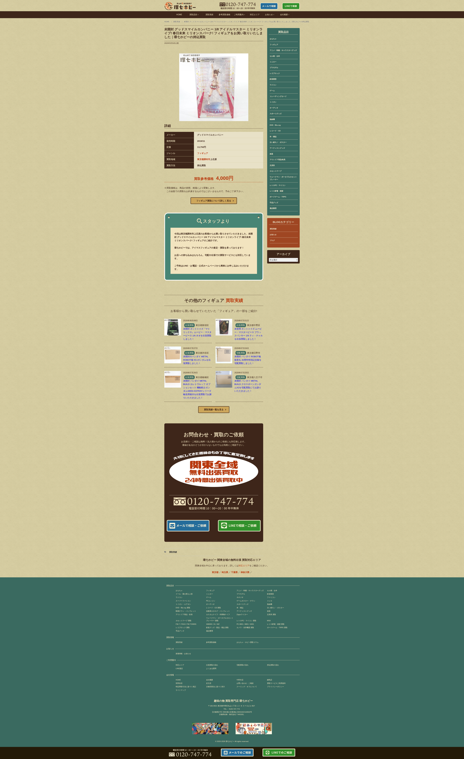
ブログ (272, 240)
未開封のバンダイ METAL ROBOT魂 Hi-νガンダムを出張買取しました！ (197, 360)
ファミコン (271, 597)
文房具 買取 (271, 614)
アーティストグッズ (277, 148)
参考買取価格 (224, 15)
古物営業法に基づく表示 (215, 687)
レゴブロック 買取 (183, 627)
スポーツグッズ (276, 114)
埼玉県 (225, 572)
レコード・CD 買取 (213, 608)
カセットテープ (276, 171)
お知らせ (273, 235)
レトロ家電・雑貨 (276, 191)
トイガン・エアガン (183, 604)
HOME (179, 15)
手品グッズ (274, 203)
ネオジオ (240, 597)
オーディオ (274, 108)
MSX (269, 621)
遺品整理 (273, 208)
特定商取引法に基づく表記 (186, 687)
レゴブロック (275, 73)
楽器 (271, 154)
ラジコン (273, 85)
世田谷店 (179, 683)
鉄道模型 (273, 79)
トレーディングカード (278, 96)
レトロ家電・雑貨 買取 (275, 624)
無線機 (272, 119)
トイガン (273, 102)
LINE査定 (179, 668)
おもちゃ (273, 39)
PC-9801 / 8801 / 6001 (245, 624)
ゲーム (272, 90)
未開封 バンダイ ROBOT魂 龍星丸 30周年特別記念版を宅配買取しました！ (247, 360)
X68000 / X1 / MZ (213, 624)
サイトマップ (181, 690)
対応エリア (255, 15)
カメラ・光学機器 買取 (245, 627)
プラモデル (274, 68)
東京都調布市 (203, 159)
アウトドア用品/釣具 (277, 160)
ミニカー (273, 62)
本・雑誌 (273, 137)
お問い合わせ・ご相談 (245, 683)
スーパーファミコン (183, 601)
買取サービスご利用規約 (276, 683)
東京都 (215, 572)
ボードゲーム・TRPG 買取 (277, 627)
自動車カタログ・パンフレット (218, 611)
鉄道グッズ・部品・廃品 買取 (217, 627)
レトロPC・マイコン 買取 (246, 621)
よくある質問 (211, 668)
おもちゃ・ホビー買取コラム (248, 642)
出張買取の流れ (212, 665)
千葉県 (234, 572)
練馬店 (269, 680)
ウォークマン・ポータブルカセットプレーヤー (283, 178)
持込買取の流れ (273, 665)
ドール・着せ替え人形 (184, 594)
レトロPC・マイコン (278, 185)
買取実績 (209, 15)
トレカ (269, 601)
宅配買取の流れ (242, 665)
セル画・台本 (275, 56)
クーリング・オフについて (247, 687)
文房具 (272, 165)
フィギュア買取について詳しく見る (213, 201)
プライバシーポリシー (275, 687)
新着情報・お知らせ (183, 654)
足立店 (208, 683)
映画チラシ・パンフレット (186, 611)
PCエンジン (210, 601)
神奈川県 (245, 572)
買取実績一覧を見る (214, 409)
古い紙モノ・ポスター (278, 142)
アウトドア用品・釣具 (184, 614)
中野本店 (240, 680)
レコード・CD (275, 131)
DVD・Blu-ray (275, 125)
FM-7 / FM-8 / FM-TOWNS (186, 624)
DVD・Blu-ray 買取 (183, 608)
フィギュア (202, 153)
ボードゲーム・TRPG (278, 197)
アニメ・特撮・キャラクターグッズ (283, 50)
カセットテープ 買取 (183, 621)
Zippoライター (242, 614)
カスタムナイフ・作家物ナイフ (218, 614)
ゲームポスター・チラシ (246, 601)
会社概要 (209, 680)
